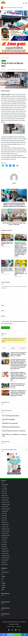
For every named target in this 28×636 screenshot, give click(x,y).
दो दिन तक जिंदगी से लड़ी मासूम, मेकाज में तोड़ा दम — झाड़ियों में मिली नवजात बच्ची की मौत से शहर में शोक (7, 270)
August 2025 (5, 511)
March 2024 (5, 548)
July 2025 (4, 513)
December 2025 (5, 502)
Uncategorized (5, 572)
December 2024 (5, 528)
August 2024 (5, 537)
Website (3, 316)
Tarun (4, 69)
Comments (22, 348)
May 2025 (4, 517)
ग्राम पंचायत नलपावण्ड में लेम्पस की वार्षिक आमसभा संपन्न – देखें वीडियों (6, 244)
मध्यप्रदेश (3, 583)
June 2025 (4, 515)
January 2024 (5, 553)
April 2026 (4, 493)
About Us (13, 626)
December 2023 (5, 555)
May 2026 (4, 491)
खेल (2, 574)
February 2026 (5, 497)
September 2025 (6, 508)
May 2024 (4, 544)
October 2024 (5, 533)
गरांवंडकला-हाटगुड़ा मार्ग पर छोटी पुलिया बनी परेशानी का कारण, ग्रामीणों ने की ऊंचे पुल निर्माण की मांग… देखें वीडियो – (18, 354)
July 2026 (4, 486)
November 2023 (5, 557)
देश (2, 578)
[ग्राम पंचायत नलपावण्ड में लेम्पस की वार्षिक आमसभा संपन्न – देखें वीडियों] (7, 237)
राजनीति (3, 587)
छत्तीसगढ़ (7, 57)
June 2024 (4, 542)
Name (3, 305)
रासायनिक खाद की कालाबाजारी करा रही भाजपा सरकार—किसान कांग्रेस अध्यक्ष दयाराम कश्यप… (17, 385)
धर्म (2, 581)
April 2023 (4, 562)
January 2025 (5, 526)
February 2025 (5, 524)
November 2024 (5, 531)
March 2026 (5, 495)
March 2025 (5, 522)
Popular (13, 348)
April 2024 (4, 546)
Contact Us (18, 626)
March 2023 (5, 564)
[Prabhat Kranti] (3, 3)
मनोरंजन (3, 585)
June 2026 (4, 489)
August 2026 (5, 484)
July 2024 (4, 540)
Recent (4, 348)
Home (3, 57)
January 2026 (5, 500)
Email (2, 310)
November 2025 (5, 504)
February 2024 (5, 551)
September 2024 (6, 535)
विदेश (3, 589)
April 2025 (4, 520)
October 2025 (5, 506)
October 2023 (5, 560)
